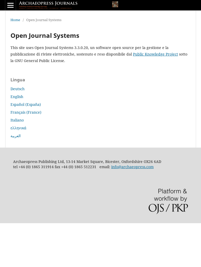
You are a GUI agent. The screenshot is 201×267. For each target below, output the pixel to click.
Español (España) (25, 104)
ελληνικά (18, 127)
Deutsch (17, 88)
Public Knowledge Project (155, 54)
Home (15, 19)
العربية (15, 135)
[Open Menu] (10, 5)
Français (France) (25, 112)
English (16, 96)
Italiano (17, 120)
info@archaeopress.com (132, 166)
